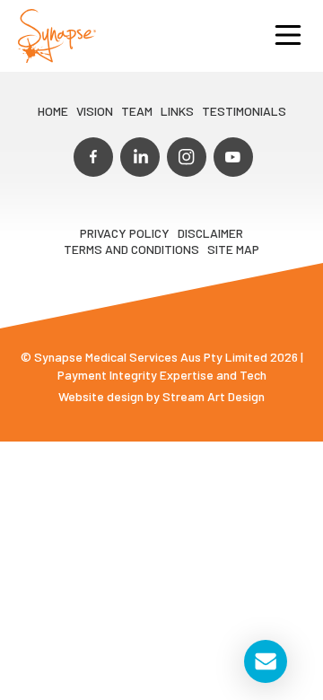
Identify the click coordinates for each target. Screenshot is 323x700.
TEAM (137, 110)
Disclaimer (210, 233)
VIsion (94, 110)
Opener (288, 36)
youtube (233, 157)
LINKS (177, 110)
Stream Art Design (213, 396)
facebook (93, 157)
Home (53, 110)
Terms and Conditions (131, 249)
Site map (233, 249)
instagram (186, 157)
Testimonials (244, 110)
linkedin (140, 157)
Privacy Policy (125, 233)
